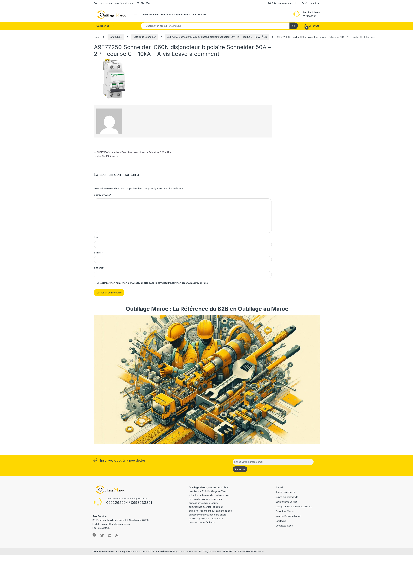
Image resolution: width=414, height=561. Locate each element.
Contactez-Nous (284, 525)
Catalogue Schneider (144, 36)
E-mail (98, 252)
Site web (99, 267)
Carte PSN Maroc (285, 511)
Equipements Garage (286, 501)
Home (97, 36)
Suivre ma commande (282, 3)
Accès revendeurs (311, 3)
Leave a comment (195, 53)
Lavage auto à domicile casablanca (294, 506)
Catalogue (281, 521)
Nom (97, 237)
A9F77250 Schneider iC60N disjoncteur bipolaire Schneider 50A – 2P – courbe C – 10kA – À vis (217, 36)
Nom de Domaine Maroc (288, 516)
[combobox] (215, 26)
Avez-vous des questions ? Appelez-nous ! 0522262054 (122, 3)
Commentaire (102, 195)
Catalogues (116, 36)
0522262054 (309, 16)
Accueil (279, 487)
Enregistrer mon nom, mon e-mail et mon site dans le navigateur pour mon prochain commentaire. (152, 282)
